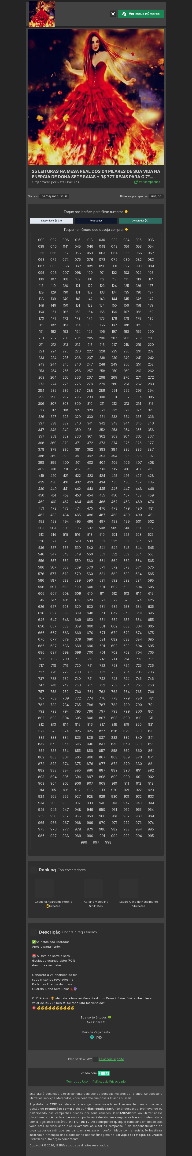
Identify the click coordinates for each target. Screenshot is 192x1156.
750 (78, 685)
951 (114, 810)
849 (126, 744)
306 (41, 404)
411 (65, 469)
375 (126, 443)
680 (90, 639)
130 (65, 292)
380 (66, 449)
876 (90, 764)
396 (139, 456)
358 (53, 436)
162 (65, 312)
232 (151, 351)
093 (139, 266)
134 (114, 292)
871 (151, 757)
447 (126, 489)
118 (41, 286)
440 (53, 489)
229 (114, 351)
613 (126, 593)
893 (41, 777)
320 (90, 410)
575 (151, 567)
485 (78, 515)
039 (41, 246)
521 (114, 534)
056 (53, 253)
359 (66, 436)
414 (102, 469)
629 (78, 607)
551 (102, 554)
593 (126, 580)
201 (41, 338)
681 (102, 639)
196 (102, 331)
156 (126, 305)
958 (78, 816)
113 (114, 279)
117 (151, 279)
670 (90, 633)
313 (126, 404)
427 (139, 476)
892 (151, 770)
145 (126, 299)
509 (114, 528)
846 (90, 744)
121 (78, 286)
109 (78, 279)
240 (126, 358)
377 (151, 443)
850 (139, 744)
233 (41, 358)
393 (102, 456)
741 (89, 679)
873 (53, 764)
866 (90, 757)
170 (41, 318)
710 (78, 659)
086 (66, 266)
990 (90, 836)
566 (41, 567)
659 (78, 626)
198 (126, 331)
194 (78, 331)
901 (138, 777)
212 (53, 345)
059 (90, 253)
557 (53, 561)
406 (126, 462)
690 (90, 646)
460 (41, 502)
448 (139, 489)
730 (78, 672)
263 (41, 377)
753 (114, 685)
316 (41, 410)
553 (126, 554)
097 (66, 273)
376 (139, 443)
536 (41, 548)
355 (138, 430)
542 (114, 548)
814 (65, 724)
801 (151, 711)
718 (53, 665)
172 (65, 318)
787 (102, 705)
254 (53, 371)
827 (102, 731)
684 (139, 639)
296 (53, 397)
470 (151, 502)
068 (41, 259)
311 (102, 404)
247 (90, 364)
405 (114, 462)
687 (53, 646)
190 (151, 325)
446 (114, 489)
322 (114, 410)
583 (126, 574)
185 (89, 325)
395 (126, 456)
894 (53, 777)
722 (102, 665)
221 (41, 351)
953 (139, 810)
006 (66, 240)
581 (102, 574)
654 (139, 620)
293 (139, 390)
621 (102, 600)
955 (41, 816)
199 (138, 331)
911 (126, 783)
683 (126, 639)
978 (78, 829)
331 (102, 417)
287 (78, 390)
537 (53, 548)
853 (53, 751)
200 (151, 331)
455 (102, 495)
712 (102, 659)
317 (53, 410)
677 (53, 639)
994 (139, 836)
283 (151, 384)
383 (102, 449)
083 (151, 259)
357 (41, 436)
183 (65, 325)
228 (102, 351)
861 (151, 751)
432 (78, 482)
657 (53, 626)
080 (126, 259)
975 (41, 829)
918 (90, 790)
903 (41, 783)
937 (78, 803)
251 (138, 364)
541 (102, 548)
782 (41, 705)
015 (77, 240)
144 (114, 299)
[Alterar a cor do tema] (113, 14)
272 (151, 377)
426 (126, 476)
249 (114, 364)
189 (138, 325)
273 (41, 384)
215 (90, 345)
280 (114, 384)
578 (66, 574)
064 (114, 253)
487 (102, 515)
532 (114, 541)
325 (151, 410)
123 (102, 286)
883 (53, 770)
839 (126, 737)
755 (139, 685)
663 (126, 626)
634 (139, 607)
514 (53, 534)
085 (53, 266)
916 (65, 790)
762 (102, 692)
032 (114, 240)
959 (90, 816)
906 (78, 783)
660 (90, 626)
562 (114, 561)
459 (151, 495)
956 (53, 816)
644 (139, 613)
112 (102, 279)
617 (53, 600)
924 (41, 796)
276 (78, 384)
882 (41, 770)
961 (114, 816)
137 (150, 292)
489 (126, 515)
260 (126, 371)
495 (78, 521)
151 (78, 305)
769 (66, 698)
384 (114, 449)
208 (126, 338)
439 (41, 489)
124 (114, 286)
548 (66, 554)
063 (102, 253)
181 (41, 325)
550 (90, 554)
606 (41, 593)
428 (151, 476)
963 (139, 816)
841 (151, 737)
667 (53, 633)
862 (41, 757)
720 (78, 665)
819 (126, 724)
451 (53, 495)
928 (90, 796)
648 (66, 620)
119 (53, 286)
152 (90, 305)
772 (78, 698)
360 (78, 436)
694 (139, 646)
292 (126, 390)
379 (53, 449)
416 (126, 469)
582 (114, 574)
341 (89, 423)
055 (41, 253)
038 (151, 240)
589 (78, 580)
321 (102, 410)
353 (114, 430)
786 (90, 705)
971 (114, 823)
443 (90, 489)
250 (126, 364)
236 (78, 358)
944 (151, 803)
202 (53, 338)
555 (151, 554)
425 (114, 476)
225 (65, 351)
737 (41, 679)
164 (90, 312)
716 (151, 659)
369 (53, 443)
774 (90, 698)
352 (102, 430)
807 (102, 718)
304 (139, 397)
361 (89, 436)
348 (53, 430)
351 (90, 430)
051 (126, 246)
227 (90, 351)
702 (114, 652)
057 (66, 253)
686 (41, 646)
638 (66, 613)
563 (126, 561)
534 (139, 541)
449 (151, 489)
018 (90, 240)
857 (102, 751)
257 (90, 371)
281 (126, 384)
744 (126, 679)
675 (151, 633)
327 (53, 417)
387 (151, 449)
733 (114, 672)
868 (114, 757)
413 (89, 469)
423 (90, 476)
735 (139, 672)
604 (139, 587)
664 (139, 626)
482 (41, 515)
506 (78, 528)
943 (139, 803)
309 (78, 404)
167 (126, 312)
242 (151, 358)
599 (78, 587)
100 (90, 273)
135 (126, 292)
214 (77, 345)
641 (102, 613)
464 (78, 502)
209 (139, 338)
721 (89, 665)
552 (114, 554)
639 (78, 613)
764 (126, 692)
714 (126, 659)
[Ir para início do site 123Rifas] (104, 1073)
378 (41, 449)
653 (126, 620)
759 (66, 692)
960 (102, 816)
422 (78, 476)
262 (151, 371)
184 (78, 325)
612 (114, 593)
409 (41, 469)
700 (90, 652)
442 (78, 489)
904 (53, 783)
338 (53, 423)
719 (65, 665)
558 (66, 561)
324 (139, 410)
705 (151, 652)
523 (138, 534)
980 (102, 829)
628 (66, 607)
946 (53, 810)
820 (139, 724)
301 (114, 397)
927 (78, 796)
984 (139, 829)
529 (78, 541)
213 (65, 345)
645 (151, 613)
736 (151, 672)
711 (90, 659)
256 (78, 371)
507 (90, 528)
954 (151, 810)
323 (126, 410)
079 (114, 259)
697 (53, 652)
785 (78, 705)
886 (90, 770)
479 (126, 508)
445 (102, 489)
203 (66, 338)
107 (53, 279)
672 (114, 633)
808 (114, 718)
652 (114, 620)
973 (139, 823)
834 (66, 737)
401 (78, 462)
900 (126, 777)
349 (66, 430)
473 (66, 508)
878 (114, 764)
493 (53, 521)
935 (53, 803)
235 (65, 358)
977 (66, 829)
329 (78, 417)
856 (90, 751)
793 (53, 711)
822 (41, 731)
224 (53, 351)
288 (90, 390)
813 (53, 724)
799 (126, 711)
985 (151, 829)
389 (53, 456)
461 (53, 502)
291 (114, 390)
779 (126, 698)
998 (108, 842)
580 (90, 574)
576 (41, 574)
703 (126, 652)
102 (114, 273)
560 (90, 561)
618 (65, 600)
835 (78, 737)
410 (53, 469)
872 (41, 764)
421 (65, 476)
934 (41, 803)
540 (90, 548)
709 (66, 659)
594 (139, 580)
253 (41, 371)
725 (139, 665)
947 (66, 810)
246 (78, 364)
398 (41, 462)
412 (77, 469)
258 (102, 371)
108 (65, 279)
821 (150, 724)
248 (102, 364)
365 (139, 436)
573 (126, 567)
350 (78, 430)
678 (66, 639)
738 (53, 679)
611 (102, 593)
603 (126, 587)
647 (53, 620)
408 (151, 462)
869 (126, 757)
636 (41, 613)
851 (150, 744)
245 (66, 364)
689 (78, 646)
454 (90, 495)
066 (139, 253)
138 (41, 299)
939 (90, 803)
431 (65, 482)
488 (114, 515)
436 (126, 482)
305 (151, 397)
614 (138, 593)
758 (53, 692)
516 (77, 534)
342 (102, 423)
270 (126, 377)
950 (102, 810)
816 (90, 724)
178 (126, 318)
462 (66, 502)
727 (41, 672)
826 (90, 731)
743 (114, 679)
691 (102, 646)
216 (102, 345)
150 (65, 305)
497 (102, 521)
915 (53, 790)
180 (151, 318)
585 (151, 574)
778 (114, 698)
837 (102, 737)
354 (126, 430)
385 (126, 449)
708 (53, 659)
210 (150, 338)
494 (66, 521)
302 (126, 397)
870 (139, 757)
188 (126, 325)
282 (139, 384)
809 (126, 718)
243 (41, 364)
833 (53, 737)
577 (53, 574)
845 (78, 744)
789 (126, 705)
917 (78, 790)
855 (78, 751)
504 (53, 528)
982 (114, 829)
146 (138, 299)
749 (66, 685)
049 (114, 246)
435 (114, 482)
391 (77, 456)
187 (114, 325)
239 (114, 358)
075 (78, 259)
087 (78, 266)
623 (126, 600)
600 (90, 587)
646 (41, 620)
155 (114, 305)
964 (151, 816)
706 (41, 659)
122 (90, 286)
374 (114, 443)
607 (53, 593)
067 (151, 253)
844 (66, 744)
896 (78, 777)
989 (78, 836)
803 (53, 718)
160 (41, 312)
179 (138, 318)
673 (126, 633)
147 (151, 299)
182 (53, 325)
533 (126, 541)
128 (41, 292)
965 (41, 823)
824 (66, 731)
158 (138, 305)
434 (102, 482)
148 (41, 305)
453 (78, 495)
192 (53, 331)
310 (89, 404)
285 (53, 390)
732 (102, 672)
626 (41, 607)
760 (78, 692)
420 (53, 476)
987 (53, 836)
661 (102, 626)
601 (102, 587)
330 (90, 417)
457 (126, 495)
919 (102, 790)
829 (126, 731)
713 (114, 659)
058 (78, 253)
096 (53, 273)
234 (53, 358)
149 (53, 305)
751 (89, 685)
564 (139, 561)
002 (53, 240)
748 (53, 685)
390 (66, 456)
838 (114, 737)
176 (114, 318)
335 (138, 417)
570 (90, 567)
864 (66, 757)
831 (150, 731)
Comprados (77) (141, 220)
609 (78, 593)
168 (138, 312)
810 (138, 718)
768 (53, 698)
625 (151, 600)
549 (78, 554)
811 (151, 718)
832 (41, 737)
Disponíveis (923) (51, 220)
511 (139, 528)
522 (126, 534)
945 (41, 810)
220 (151, 345)
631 (102, 607)
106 (41, 279)
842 (41, 744)
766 (151, 692)
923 (151, 790)
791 (151, 705)
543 (126, 548)
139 (53, 299)
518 (89, 534)
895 (66, 777)
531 (102, 541)
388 (41, 456)
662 (114, 626)
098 (78, 273)
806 (90, 718)
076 (90, 259)
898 (102, 777)
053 (139, 246)
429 (41, 482)
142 (89, 299)
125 (126, 286)
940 (102, 803)
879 (126, 764)
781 (151, 698)
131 (78, 292)
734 (126, 672)
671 (102, 633)
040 (53, 246)
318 (65, 410)
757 (41, 692)
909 (102, 783)
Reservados (96, 220)
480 (139, 508)
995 (151, 836)
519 (102, 534)
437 (139, 482)
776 (102, 698)
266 (78, 377)
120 (65, 286)
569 (78, 567)
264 (53, 377)
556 (41, 561)
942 (126, 803)
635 (151, 607)
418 (151, 469)
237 (90, 358)
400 (66, 462)
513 (41, 534)
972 (126, 823)
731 (89, 672)
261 (138, 371)
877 (102, 764)
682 (114, 639)
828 (114, 731)
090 (102, 266)
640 (90, 613)
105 (150, 273)
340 (78, 423)
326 (41, 417)
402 (90, 462)
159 (150, 305)
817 (102, 724)
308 (66, 404)
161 (53, 312)
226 (78, 351)
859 (126, 751)
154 (102, 305)
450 (41, 495)
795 (78, 711)
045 (78, 246)
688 (66, 646)
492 (41, 521)
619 (78, 600)
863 (53, 757)
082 (139, 259)
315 (150, 404)
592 (114, 580)
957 (66, 816)
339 (66, 423)
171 (53, 318)
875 (78, 764)
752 (102, 685)
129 (53, 292)
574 (139, 567)
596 (41, 587)
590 (90, 580)
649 (78, 620)
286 (66, 390)
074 (66, 259)
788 (114, 705)
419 (41, 476)
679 (78, 639)
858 (114, 751)
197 (114, 331)
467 (114, 502)
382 (90, 449)
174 (89, 318)
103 (126, 273)
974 (151, 823)
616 (41, 600)
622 (114, 600)
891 (138, 770)
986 (41, 836)
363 (114, 436)
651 (102, 620)
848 (114, 744)
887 (102, 770)
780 (139, 698)
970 (102, 823)
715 (138, 659)
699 (78, 652)
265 (66, 377)
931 (126, 796)
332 (114, 417)
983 (126, 829)
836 (90, 737)
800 (139, 711)
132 (90, 292)
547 (53, 554)
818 (114, 724)
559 (78, 561)
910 (114, 783)
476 (102, 508)
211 (41, 345)
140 (65, 299)
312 (114, 404)
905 (66, 783)
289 (102, 390)
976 (53, 829)
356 (151, 430)
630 (90, 607)
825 (78, 731)
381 (77, 449)
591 (102, 580)
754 (126, 685)
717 (41, 665)
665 (151, 626)
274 (53, 384)
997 (96, 842)
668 (66, 633)
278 (90, 384)
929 (102, 796)
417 (138, 469)
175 (102, 318)
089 (90, 266)
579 (78, 574)
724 (126, 665)
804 (66, 718)
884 (66, 770)
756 (151, 685)
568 (66, 567)
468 (126, 502)
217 (114, 345)
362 (102, 436)
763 (114, 692)
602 (114, 587)
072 (53, 259)
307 (53, 404)
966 (53, 823)
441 (65, 489)
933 (151, 796)
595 (151, 580)
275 (66, 384)
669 (78, 633)
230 (126, 351)
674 (139, 633)
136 (138, 292)
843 (53, 744)
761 (90, 692)
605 (151, 587)
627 (53, 607)
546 (41, 554)
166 (114, 312)
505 (66, 528)
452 (66, 495)
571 (102, 567)
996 (84, 842)
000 (41, 240)
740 (78, 679)
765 (139, 692)
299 (90, 397)
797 (102, 711)
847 (102, 744)
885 (78, 770)
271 (138, 377)
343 (114, 423)
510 (126, 528)
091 (114, 266)
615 (150, 593)
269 (114, 377)
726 (151, 665)
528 (66, 541)
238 (102, 358)
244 (53, 364)
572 (114, 567)
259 (114, 371)
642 (114, 613)
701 (102, 652)
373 (102, 443)
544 (139, 548)
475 (90, 508)
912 (138, 783)
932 (139, 796)
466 (102, 502)
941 (114, 803)
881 (151, 764)
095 (41, 273)
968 (78, 823)
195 (89, 331)
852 (41, 751)
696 (41, 652)
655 (151, 620)
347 (41, 430)
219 (138, 345)
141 (78, 299)
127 (150, 286)
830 (139, 731)
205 (90, 338)
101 (102, 273)
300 (102, 397)
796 (90, 711)
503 (41, 528)
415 (114, 469)
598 (66, 587)
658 (66, 626)
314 (138, 404)
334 (126, 417)
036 (139, 240)
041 (65, 246)
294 (151, 390)
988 (66, 836)
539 (78, 548)
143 (102, 299)
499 (126, 521)
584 (139, 574)
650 (90, 620)
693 (126, 646)
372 (90, 443)
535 (151, 541)
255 (65, 371)
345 (139, 423)
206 (102, 338)
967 (66, 823)
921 (126, 790)
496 (90, 521)
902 (151, 777)
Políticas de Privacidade (109, 1081)
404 (102, 462)
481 (151, 508)
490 (139, 515)
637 (53, 613)
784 (66, 705)
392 (90, 456)
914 (41, 790)
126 (138, 286)
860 (139, 751)
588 (66, 580)
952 (126, 810)
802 (41, 718)
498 (114, 521)
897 (90, 777)
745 (139, 679)
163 (77, 312)
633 (126, 607)
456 (114, 495)
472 (53, 508)
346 (151, 423)
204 (78, 338)
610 (90, 593)
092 (126, 266)
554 (139, 554)
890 (126, 770)
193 (65, 331)
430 (53, 482)
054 (151, 246)
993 (126, 836)
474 (78, 508)
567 (53, 567)
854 (66, 751)
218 (126, 345)
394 (114, 456)
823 (53, 731)
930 (114, 796)
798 (114, 711)
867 (102, 757)
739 (66, 679)
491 (151, 515)
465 (90, 502)
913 (150, 783)
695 (151, 646)
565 (151, 561)
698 (66, 652)
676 (41, 639)
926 (66, 796)
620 (90, 600)
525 (151, 534)
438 (151, 482)
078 (102, 259)
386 (139, 449)
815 (77, 724)
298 (78, 397)
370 (66, 443)
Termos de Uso (77, 1081)
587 (53, 580)
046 (90, 246)
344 (126, 423)
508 (102, 528)
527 (53, 541)
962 (126, 816)
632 (114, 607)
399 (53, 462)
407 (139, 462)
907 (90, 783)
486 (90, 515)
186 (102, 325)
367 (151, 436)
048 (102, 246)
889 (114, 770)
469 (139, 502)
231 (138, 351)
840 (139, 737)
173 (77, 318)
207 (114, 338)
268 (102, 377)
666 (41, 633)
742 (102, 679)
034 (126, 240)
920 (114, 790)
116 (139, 279)
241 (138, 358)
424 (102, 476)
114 (126, 279)
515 (65, 534)
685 (151, 639)
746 (151, 679)
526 (41, 541)
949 (90, 810)
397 (151, 456)
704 (139, 652)
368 (41, 443)
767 (41, 698)
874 (66, 764)
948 (78, 810)
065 (126, 253)
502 (151, 521)
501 (138, 521)
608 (66, 593)
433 (90, 482)
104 (138, 273)
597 (53, 587)
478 (114, 508)
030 (102, 240)
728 (53, 672)
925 (53, 796)
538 (66, 548)
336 (151, 417)
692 (114, 646)
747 (41, 685)
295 (41, 397)
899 (114, 777)
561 (102, 561)
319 (77, 410)
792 (41, 711)
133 (102, 292)
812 (41, 724)
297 (66, 397)
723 (114, 665)
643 (126, 613)
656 (41, 626)
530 (90, 541)
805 (78, 718)
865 (78, 757)
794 (66, 711)
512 (150, 528)
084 (41, 266)
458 (139, 495)
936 (66, 803)
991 (102, 836)
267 (90, 377)
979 (90, 829)
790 (139, 705)
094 (151, 266)
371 (77, 443)
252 (151, 364)
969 (90, 823)
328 (66, 417)
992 (114, 836)
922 (139, 790)
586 (41, 580)
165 (102, 312)
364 (126, 436)
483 (53, 515)
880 (139, 764)
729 (66, 672)
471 (41, 508)
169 (151, 312)
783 (53, 705)
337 (41, 423)
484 (66, 515)
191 (41, 331)
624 (139, 600)
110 (90, 279)
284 (41, 390)
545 (151, 548)
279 (102, 384)
